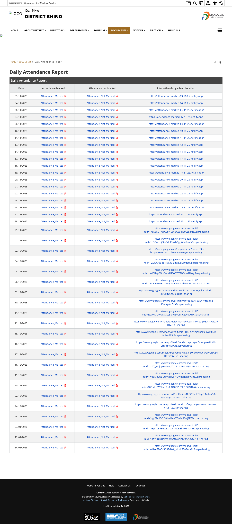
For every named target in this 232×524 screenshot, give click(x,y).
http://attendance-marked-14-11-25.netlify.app (176, 151)
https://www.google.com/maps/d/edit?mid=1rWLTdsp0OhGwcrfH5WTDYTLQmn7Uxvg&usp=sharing (176, 271)
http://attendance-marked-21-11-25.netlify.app (176, 186)
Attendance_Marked (52, 96)
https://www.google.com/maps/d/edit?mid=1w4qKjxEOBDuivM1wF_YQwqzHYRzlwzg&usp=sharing (176, 375)
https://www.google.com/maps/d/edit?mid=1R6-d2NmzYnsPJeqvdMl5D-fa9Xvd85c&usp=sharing (176, 333)
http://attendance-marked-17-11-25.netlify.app (176, 158)
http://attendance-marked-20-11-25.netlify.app (176, 179)
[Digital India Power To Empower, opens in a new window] (140, 517)
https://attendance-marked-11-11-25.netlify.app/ (176, 137)
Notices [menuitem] (138, 30)
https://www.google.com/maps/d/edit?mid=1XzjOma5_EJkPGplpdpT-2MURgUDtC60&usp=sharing (176, 292)
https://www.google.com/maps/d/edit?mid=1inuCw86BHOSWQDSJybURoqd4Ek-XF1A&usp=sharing (176, 281)
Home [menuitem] (14, 30)
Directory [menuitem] (57, 30)
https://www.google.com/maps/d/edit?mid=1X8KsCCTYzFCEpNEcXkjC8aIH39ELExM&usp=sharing (176, 230)
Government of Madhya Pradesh (40, 3)
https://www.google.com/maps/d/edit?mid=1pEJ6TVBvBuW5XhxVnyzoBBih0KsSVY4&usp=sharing (176, 426)
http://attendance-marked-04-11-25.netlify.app (176, 103)
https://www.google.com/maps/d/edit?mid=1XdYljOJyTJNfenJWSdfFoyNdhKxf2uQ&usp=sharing (176, 437)
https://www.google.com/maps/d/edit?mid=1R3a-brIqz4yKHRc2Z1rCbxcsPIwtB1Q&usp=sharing (176, 250)
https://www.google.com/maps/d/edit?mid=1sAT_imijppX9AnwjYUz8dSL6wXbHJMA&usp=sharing (176, 364)
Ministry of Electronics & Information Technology (106, 500)
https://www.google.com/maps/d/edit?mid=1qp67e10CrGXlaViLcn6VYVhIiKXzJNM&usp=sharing (176, 416)
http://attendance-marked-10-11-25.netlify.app (176, 130)
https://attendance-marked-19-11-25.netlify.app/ (176, 172)
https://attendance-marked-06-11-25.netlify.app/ (176, 110)
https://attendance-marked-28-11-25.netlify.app (176, 221)
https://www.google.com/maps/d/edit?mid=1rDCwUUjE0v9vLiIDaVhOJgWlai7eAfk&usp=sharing (176, 240)
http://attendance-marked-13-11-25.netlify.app (176, 144)
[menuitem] (188, 3)
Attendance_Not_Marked (101, 96)
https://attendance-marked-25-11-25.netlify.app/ (176, 207)
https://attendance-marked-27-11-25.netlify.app (176, 214)
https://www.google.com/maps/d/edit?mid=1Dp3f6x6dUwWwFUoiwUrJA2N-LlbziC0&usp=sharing (176, 354)
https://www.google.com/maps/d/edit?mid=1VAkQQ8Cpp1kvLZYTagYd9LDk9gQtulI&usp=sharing (176, 261)
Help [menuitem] (111, 485)
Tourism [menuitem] (99, 30)
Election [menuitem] (155, 30)
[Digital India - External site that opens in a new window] (209, 23)
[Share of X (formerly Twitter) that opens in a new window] (220, 62)
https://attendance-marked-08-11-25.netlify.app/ (176, 123)
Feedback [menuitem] (140, 485)
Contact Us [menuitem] (124, 485)
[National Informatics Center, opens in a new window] (116, 517)
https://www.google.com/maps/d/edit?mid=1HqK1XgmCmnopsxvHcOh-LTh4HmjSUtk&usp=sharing (176, 344)
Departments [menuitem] (78, 30)
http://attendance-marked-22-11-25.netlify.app (176, 193)
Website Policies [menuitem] (96, 485)
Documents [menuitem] (118, 30)
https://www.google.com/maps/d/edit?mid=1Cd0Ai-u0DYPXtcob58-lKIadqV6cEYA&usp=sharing (176, 302)
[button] (221, 30)
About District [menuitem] (34, 30)
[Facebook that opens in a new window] (215, 62)
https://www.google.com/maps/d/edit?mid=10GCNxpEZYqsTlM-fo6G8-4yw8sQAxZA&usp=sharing (176, 395)
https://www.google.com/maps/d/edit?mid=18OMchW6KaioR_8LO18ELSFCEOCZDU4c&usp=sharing (176, 385)
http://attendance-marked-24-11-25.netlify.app (176, 200)
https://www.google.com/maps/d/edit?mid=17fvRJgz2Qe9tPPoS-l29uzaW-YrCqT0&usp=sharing (176, 406)
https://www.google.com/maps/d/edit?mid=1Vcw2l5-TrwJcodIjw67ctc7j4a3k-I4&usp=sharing (176, 323)
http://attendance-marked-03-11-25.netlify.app (176, 96)
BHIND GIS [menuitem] (173, 30)
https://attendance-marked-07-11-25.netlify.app (176, 117)
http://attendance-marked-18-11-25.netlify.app (176, 165)
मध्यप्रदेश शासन (15, 3)
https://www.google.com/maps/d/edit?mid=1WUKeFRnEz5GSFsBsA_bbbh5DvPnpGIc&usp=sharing (176, 447)
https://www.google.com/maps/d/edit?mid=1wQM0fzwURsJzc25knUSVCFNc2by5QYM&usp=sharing (176, 313)
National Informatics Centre (136, 496)
